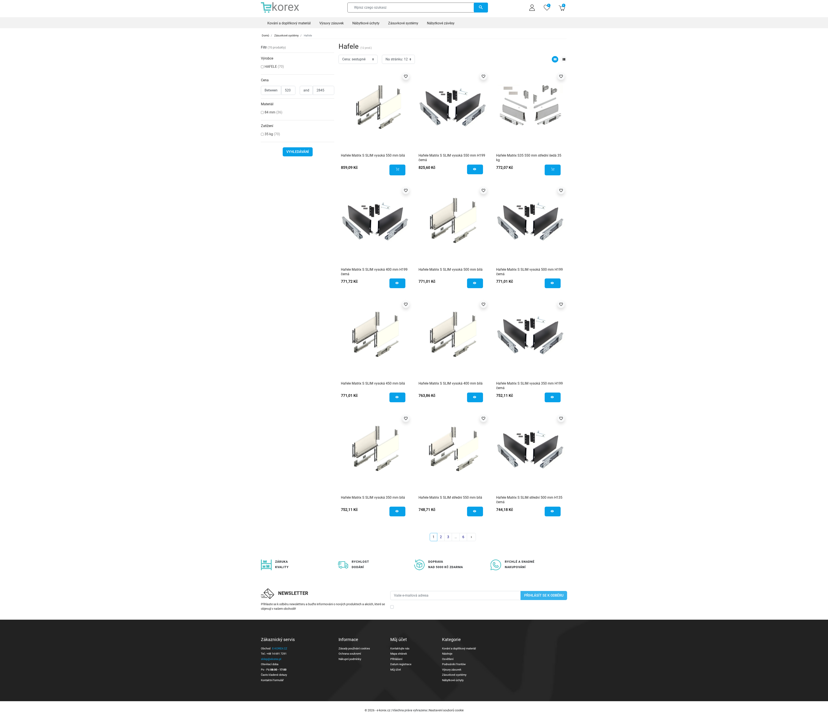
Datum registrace (400, 664)
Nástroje (447, 653)
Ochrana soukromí (350, 653)
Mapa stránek (398, 653)
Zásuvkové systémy (286, 35)
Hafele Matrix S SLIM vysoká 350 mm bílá (373, 497)
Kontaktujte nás (399, 648)
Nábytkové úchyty (453, 680)
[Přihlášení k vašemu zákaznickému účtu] (532, 7)
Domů (265, 35)
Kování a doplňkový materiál (459, 648)
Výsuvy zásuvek (451, 669)
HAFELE (274, 66)
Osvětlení (447, 659)
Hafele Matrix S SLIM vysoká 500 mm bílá (451, 269)
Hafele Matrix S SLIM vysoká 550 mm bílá (373, 155)
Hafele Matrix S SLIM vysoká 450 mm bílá (373, 383)
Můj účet (395, 669)
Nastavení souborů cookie (446, 710)
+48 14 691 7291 (277, 653)
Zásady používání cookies (354, 648)
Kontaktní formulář (272, 680)
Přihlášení (396, 659)
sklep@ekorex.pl (271, 659)
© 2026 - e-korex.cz (378, 710)
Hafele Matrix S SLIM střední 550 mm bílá (450, 497)
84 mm (273, 112)
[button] (562, 7)
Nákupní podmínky (350, 659)
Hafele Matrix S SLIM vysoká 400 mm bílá (451, 383)
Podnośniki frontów (454, 664)
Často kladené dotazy (274, 674)
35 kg (272, 134)
